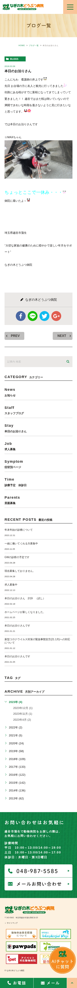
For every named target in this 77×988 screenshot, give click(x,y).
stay (16, 428)
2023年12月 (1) (23, 708)
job (10, 446)
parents (12, 499)
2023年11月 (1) (22, 713)
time (16, 481)
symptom (14, 464)
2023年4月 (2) (22, 719)
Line (33, 316)
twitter (44, 316)
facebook (21, 316)
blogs (14, 59)
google (56, 316)
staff (14, 410)
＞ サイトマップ (11, 923)
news (10, 392)
